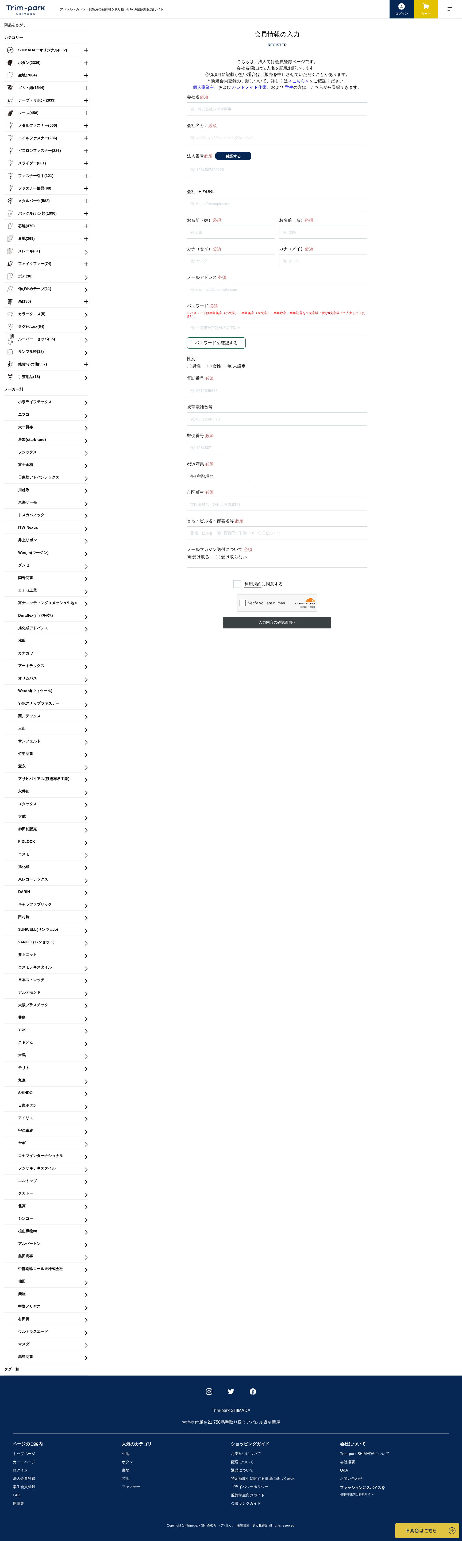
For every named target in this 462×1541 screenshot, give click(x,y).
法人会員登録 (24, 1478)
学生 (289, 87)
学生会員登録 (24, 1487)
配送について (242, 1462)
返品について (242, 1470)
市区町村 (200, 492)
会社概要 (347, 1462)
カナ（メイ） (296, 249)
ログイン (20, 1470)
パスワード (202, 306)
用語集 (18, 1503)
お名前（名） (296, 220)
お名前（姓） (204, 220)
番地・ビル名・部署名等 (215, 521)
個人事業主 (203, 87)
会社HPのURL (201, 192)
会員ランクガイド (246, 1503)
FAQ (16, 1495)
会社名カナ (202, 125)
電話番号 (200, 378)
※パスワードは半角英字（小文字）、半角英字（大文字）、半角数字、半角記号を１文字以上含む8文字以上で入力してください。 (276, 314)
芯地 (125, 1478)
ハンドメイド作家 (249, 87)
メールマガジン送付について (219, 549)
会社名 (197, 97)
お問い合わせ (351, 1478)
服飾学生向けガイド (248, 1495)
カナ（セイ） (204, 249)
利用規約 (252, 584)
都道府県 (200, 464)
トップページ (24, 1453)
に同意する (263, 584)
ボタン (127, 1462)
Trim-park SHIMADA (364, 1453)
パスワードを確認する (216, 343)
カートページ (24, 1462)
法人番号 (200, 156)
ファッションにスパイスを (362, 1490)
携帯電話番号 (200, 407)
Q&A (344, 1470)
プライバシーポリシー (249, 1487)
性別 (191, 359)
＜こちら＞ (298, 81)
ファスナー (131, 1487)
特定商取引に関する (263, 1478)
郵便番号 (200, 436)
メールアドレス (206, 277)
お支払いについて (246, 1453)
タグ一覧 (11, 1369)
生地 (125, 1453)
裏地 (125, 1470)
